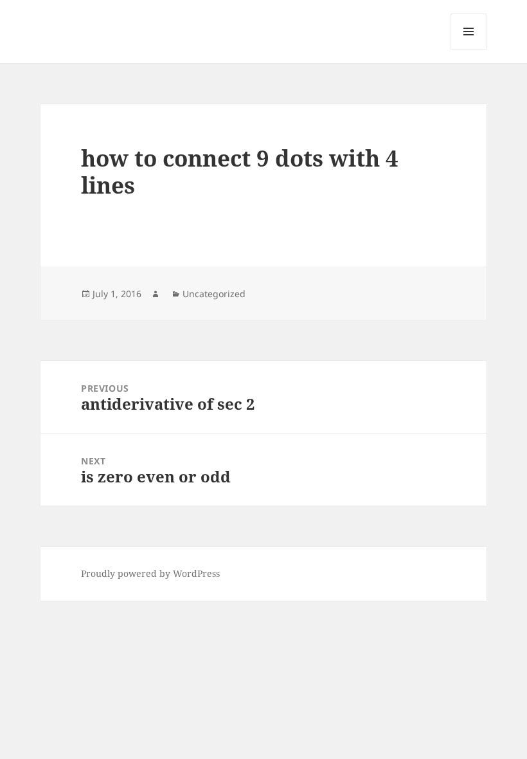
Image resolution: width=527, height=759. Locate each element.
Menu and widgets (469, 49)
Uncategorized (214, 294)
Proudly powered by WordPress (150, 573)
